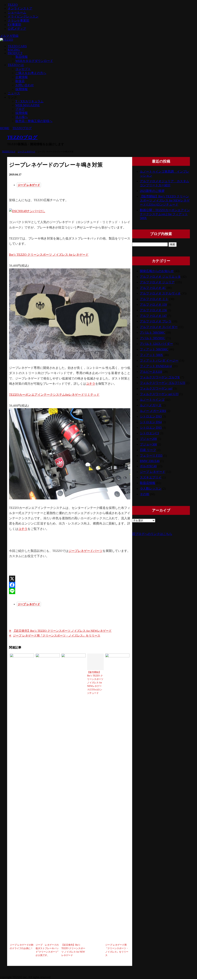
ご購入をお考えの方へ (30, 73)
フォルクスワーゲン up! (156, 388)
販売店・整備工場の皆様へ (33, 121)
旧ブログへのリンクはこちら (152, 533)
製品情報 (21, 56)
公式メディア (17, 28)
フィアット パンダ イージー (159, 360)
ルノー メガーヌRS (153, 410)
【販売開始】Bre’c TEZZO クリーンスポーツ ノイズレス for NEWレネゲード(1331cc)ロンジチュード (165, 200)
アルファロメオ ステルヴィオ (160, 293)
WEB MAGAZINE (27, 105)
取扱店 (20, 81)
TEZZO (13, 4)
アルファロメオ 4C (153, 287)
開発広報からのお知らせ (157, 271)
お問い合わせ (24, 85)
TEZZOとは (16, 65)
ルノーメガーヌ (150, 405)
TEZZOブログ (22, 128)
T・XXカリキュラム (29, 101)
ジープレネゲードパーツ (85, 550)
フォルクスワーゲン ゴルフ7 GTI (162, 383)
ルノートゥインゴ (152, 399)
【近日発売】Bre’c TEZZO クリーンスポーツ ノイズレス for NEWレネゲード (60, 630)
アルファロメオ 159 (153, 304)
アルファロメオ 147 (153, 315)
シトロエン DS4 (151, 422)
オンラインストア (20, 8)
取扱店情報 (147, 483)
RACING (14, 49)
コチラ (90, 383)
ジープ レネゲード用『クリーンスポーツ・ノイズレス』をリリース (54, 635)
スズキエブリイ (150, 477)
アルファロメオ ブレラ (155, 321)
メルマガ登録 (9, 35)
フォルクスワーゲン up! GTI (159, 394)
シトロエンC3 (149, 433)
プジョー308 (148, 444)
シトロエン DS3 (151, 416)
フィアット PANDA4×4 (156, 366)
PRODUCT (15, 53)
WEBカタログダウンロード (34, 60)
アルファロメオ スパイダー (159, 327)
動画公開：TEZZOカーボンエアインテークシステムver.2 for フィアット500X (165, 214)
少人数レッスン (150, 488)
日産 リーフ (148, 450)
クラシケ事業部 (18, 20)
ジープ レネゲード (26, 151)
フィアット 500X (151, 355)
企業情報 (21, 77)
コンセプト (23, 69)
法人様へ (21, 117)
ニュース (14, 93)
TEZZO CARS (17, 46)
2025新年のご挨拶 (152, 190)
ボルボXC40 (148, 466)
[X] (69, 579)
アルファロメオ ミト (154, 299)
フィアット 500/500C (154, 349)
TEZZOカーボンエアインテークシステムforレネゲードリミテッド (54, 394)
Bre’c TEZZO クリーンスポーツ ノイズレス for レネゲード (48, 254)
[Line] (69, 591)
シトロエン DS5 (151, 427)
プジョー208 (148, 438)
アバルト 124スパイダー (156, 343)
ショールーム (17, 12)
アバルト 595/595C (152, 338)
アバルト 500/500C (152, 332)
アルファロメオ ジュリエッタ (160, 276)
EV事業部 (14, 24)
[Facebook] (69, 585)
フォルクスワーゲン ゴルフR (160, 377)
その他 (144, 494)
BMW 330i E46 (149, 461)
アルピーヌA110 (151, 371)
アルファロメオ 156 (153, 310)
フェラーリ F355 (151, 455)
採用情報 (21, 89)
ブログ (20, 108)
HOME (4, 128)
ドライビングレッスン (23, 16)
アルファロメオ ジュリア (157, 282)
